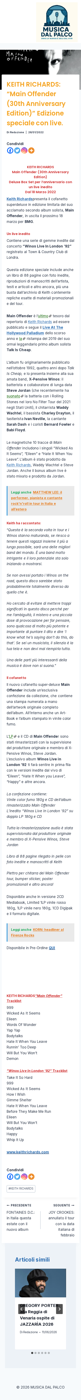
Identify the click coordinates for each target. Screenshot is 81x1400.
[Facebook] (10, 150)
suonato (13, 396)
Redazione (17, 132)
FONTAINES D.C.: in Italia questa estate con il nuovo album (21, 1218)
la (20, 339)
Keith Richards (20, 199)
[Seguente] (59, 1309)
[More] (31, 150)
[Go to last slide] (21, 1309)
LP (11, 736)
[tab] (32, 1353)
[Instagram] (24, 150)
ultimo (43, 316)
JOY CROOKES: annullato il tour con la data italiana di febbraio (61, 1220)
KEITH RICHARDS (40, 167)
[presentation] (40, 1283)
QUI (52, 948)
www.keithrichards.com (28, 1152)
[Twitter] (17, 150)
